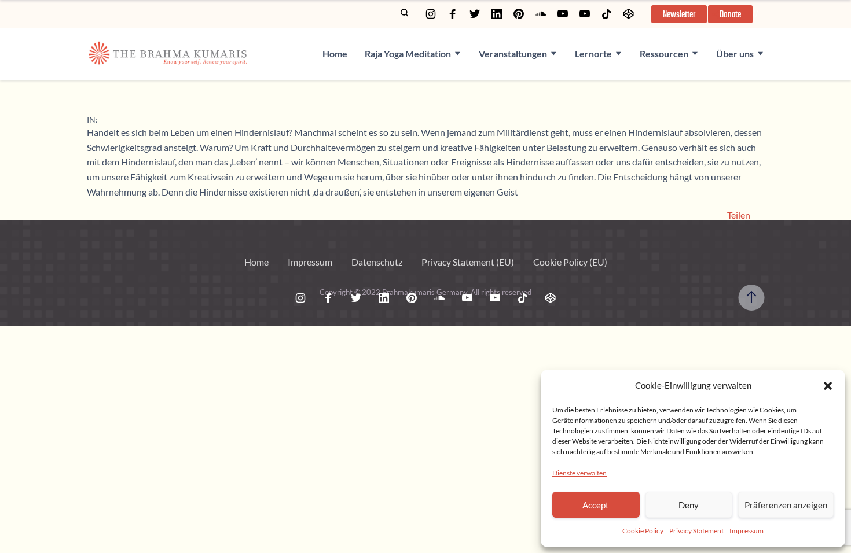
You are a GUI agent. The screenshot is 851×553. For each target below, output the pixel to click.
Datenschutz (376, 261)
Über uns (735, 53)
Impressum (746, 530)
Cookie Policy (642, 530)
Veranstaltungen (513, 53)
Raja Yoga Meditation (408, 53)
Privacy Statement (696, 530)
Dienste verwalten (579, 473)
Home (334, 53)
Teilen (738, 215)
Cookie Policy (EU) (570, 261)
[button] (828, 386)
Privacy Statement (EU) (467, 261)
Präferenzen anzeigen (785, 505)
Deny (688, 505)
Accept (595, 505)
